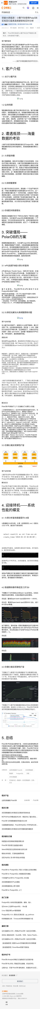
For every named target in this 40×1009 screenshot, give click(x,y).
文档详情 (27, 800)
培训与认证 (22, 986)
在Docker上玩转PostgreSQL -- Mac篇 (14, 906)
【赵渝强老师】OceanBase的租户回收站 (15, 947)
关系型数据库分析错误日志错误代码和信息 (16, 813)
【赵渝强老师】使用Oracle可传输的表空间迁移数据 (19, 943)
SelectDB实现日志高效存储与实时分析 (14, 849)
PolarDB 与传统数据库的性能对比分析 (14, 821)
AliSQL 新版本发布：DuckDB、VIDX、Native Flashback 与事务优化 (20, 935)
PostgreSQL (19, 773)
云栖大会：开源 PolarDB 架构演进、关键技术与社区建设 (20, 968)
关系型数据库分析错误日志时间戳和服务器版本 (17, 829)
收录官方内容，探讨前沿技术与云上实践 (20, 24)
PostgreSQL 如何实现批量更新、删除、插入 (16, 902)
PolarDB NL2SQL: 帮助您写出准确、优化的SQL (18, 963)
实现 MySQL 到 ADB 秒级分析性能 (13, 857)
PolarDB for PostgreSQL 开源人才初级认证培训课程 (19, 870)
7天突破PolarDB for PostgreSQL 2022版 (15, 878)
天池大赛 (15, 986)
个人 (36, 12)
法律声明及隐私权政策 (8, 994)
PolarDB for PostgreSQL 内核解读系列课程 (16, 874)
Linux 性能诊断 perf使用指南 (11, 910)
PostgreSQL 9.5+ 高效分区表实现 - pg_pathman (18, 914)
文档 (3, 986)
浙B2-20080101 (22, 998)
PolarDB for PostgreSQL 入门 (12, 890)
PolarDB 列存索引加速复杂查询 (12, 845)
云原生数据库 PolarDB (15, 770)
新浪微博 (12, 975)
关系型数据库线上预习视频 (11, 886)
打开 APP (34, 3)
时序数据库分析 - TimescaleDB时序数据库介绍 (17, 918)
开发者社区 (12, 780)
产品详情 (35, 800)
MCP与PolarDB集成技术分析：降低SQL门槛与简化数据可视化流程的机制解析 (20, 817)
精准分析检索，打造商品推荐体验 (13, 853)
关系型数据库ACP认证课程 (11, 882)
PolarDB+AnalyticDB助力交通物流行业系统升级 (17, 959)
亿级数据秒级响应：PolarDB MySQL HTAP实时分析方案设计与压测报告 (20, 825)
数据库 (32, 28)
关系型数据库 (29, 770)
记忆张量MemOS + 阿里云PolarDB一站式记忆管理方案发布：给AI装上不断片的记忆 (20, 931)
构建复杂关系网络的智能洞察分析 (13, 841)
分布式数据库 (13, 777)
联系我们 (20, 981)
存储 (28, 773)
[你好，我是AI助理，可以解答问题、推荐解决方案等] (28, 8)
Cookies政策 (19, 994)
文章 (32, 780)
